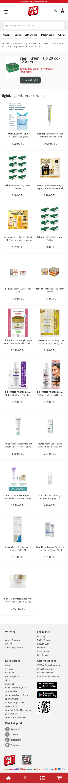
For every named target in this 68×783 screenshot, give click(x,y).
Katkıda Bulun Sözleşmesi (49, 676)
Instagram (16, 739)
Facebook (15, 729)
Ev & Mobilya (11, 691)
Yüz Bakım (56, 43)
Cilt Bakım (44, 43)
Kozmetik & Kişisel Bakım (24, 43)
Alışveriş (7, 34)
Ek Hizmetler (11, 713)
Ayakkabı (9, 669)
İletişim (8, 643)
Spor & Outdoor (12, 698)
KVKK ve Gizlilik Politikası (48, 665)
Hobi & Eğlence (12, 676)
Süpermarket (11, 706)
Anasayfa (6, 43)
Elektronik (9, 683)
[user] (55, 11)
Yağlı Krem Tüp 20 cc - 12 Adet (28, 46)
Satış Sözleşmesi (45, 672)
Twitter (14, 734)
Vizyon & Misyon (12, 640)
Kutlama (62, 34)
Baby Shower (31, 34)
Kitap (7, 680)
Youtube (15, 745)
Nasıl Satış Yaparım (14, 647)
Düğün (18, 34)
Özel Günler (42, 655)
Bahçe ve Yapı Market (15, 702)
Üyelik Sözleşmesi (45, 669)
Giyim (7, 665)
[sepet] (59, 778)
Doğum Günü (47, 34)
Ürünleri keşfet (30, 80)
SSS (7, 636)
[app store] (47, 685)
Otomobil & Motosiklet (16, 717)
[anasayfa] (8, 778)
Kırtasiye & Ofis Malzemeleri (18, 710)
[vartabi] (33, 11)
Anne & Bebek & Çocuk (16, 687)
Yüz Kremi (6, 46)
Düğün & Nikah (44, 640)
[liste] (42, 778)
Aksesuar (9, 672)
